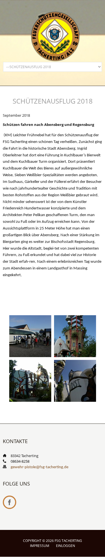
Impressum (39, 545)
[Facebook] (9, 502)
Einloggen (65, 545)
